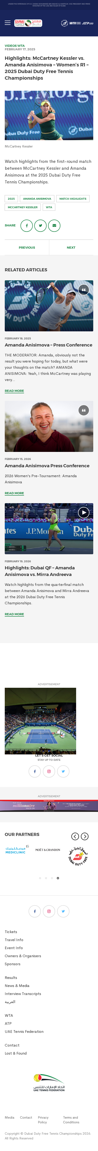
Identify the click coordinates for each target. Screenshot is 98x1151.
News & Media (17, 985)
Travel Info (14, 939)
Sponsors (12, 963)
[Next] (84, 836)
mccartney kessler (23, 207)
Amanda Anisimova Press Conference (47, 465)
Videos (11, 46)
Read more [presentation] (14, 391)
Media (9, 1117)
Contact (12, 1045)
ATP (8, 1023)
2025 (11, 198)
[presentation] (49, 305)
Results (11, 977)
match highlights (72, 198)
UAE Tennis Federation (24, 1031)
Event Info (14, 947)
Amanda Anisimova (37, 198)
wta (49, 207)
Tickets (11, 931)
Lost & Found (16, 1053)
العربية (10, 1001)
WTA (21, 46)
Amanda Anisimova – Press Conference (48, 345)
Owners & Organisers (23, 955)
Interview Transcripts (23, 993)
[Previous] (75, 836)
